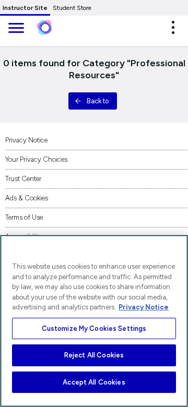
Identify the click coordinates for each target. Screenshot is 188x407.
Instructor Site (25, 7)
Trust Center (23, 179)
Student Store (72, 7)
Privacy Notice (26, 140)
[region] (94, 321)
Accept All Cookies (94, 382)
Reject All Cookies (94, 355)
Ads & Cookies (26, 198)
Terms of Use (24, 217)
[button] (172, 27)
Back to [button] (98, 101)
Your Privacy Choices (36, 159)
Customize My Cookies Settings (94, 328)
